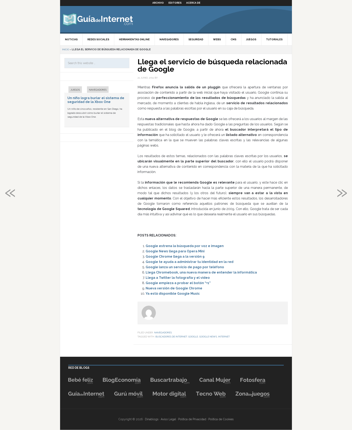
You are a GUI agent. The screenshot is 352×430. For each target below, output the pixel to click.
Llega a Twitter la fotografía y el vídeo (178, 278)
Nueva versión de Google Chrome (174, 288)
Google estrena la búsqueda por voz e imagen (185, 246)
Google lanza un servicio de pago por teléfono (185, 267)
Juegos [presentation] (75, 89)
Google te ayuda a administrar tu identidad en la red (189, 262)
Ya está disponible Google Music (173, 293)
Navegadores (163, 332)
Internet (224, 336)
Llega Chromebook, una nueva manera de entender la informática (201, 272)
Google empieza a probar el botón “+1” (178, 283)
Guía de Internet (97, 19)
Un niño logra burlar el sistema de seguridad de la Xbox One (95, 100)
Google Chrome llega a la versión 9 (175, 256)
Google (193, 336)
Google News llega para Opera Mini (175, 251)
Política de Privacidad (192, 419)
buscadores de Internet (171, 336)
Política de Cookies (221, 419)
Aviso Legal (168, 419)
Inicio (65, 49)
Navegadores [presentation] (98, 89)
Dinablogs (151, 419)
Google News (208, 336)
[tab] (73, 90)
